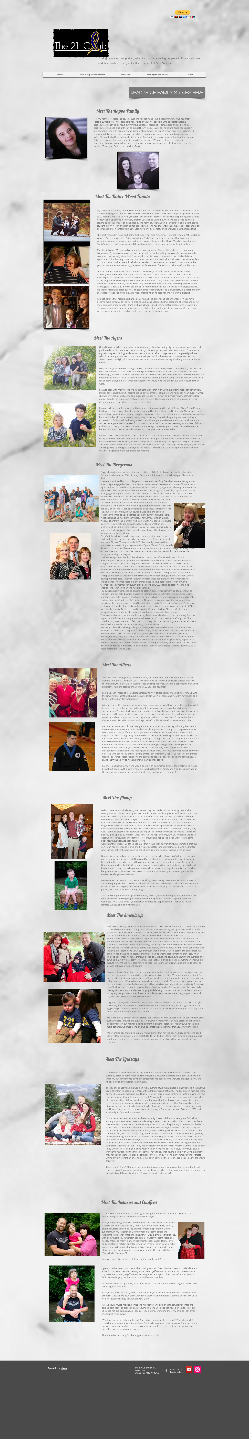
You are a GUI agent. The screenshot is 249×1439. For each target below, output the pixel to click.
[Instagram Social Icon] (197, 1369)
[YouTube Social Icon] (189, 1369)
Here (64, 1368)
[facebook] (166, 1370)
